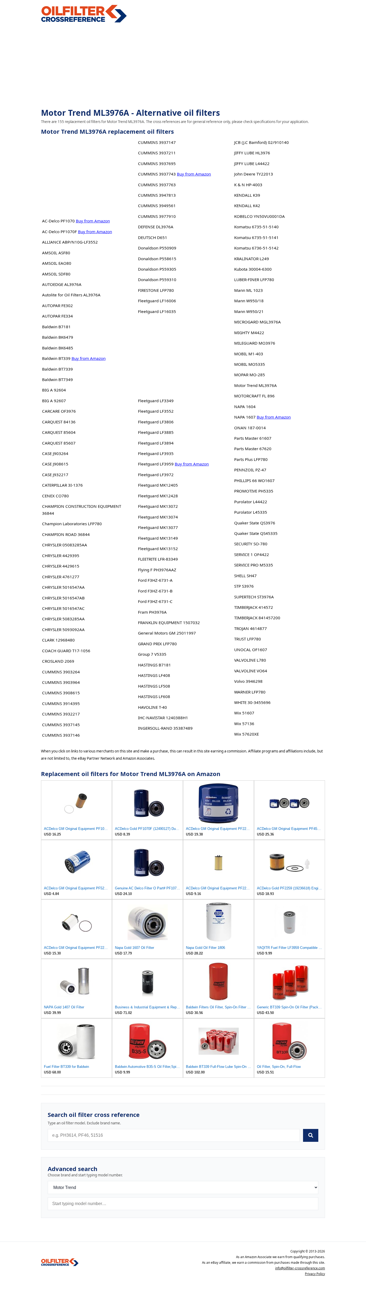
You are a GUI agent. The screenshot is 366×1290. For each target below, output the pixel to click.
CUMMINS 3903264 (61, 671)
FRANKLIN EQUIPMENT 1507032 (169, 622)
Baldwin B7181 (56, 326)
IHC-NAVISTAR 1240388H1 (163, 717)
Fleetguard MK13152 (158, 548)
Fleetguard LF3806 (156, 421)
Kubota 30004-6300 (253, 269)
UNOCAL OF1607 (250, 649)
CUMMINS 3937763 (157, 184)
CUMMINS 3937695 (157, 163)
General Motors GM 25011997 (167, 633)
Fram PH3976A (152, 612)
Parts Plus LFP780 (251, 459)
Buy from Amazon (93, 220)
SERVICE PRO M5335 (253, 565)
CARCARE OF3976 (59, 411)
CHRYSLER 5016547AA (63, 587)
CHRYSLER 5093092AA (63, 629)
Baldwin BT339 (56, 358)
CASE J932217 (55, 474)
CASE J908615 (55, 464)
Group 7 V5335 (152, 654)
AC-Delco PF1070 (58, 220)
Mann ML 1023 (248, 290)
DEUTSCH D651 (152, 237)
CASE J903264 (55, 453)
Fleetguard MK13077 (158, 527)
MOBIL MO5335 (249, 364)
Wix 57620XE (246, 734)
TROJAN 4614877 (250, 628)
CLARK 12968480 (58, 640)
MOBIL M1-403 (248, 353)
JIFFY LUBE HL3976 (252, 152)
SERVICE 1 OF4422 (251, 554)
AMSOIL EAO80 (56, 263)
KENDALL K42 (247, 205)
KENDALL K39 (247, 195)
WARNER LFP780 (250, 692)
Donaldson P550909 (157, 248)
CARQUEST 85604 (59, 432)
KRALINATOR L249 (251, 258)
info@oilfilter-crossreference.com (300, 1268)
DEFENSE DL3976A (155, 226)
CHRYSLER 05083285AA (64, 544)
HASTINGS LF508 (154, 686)
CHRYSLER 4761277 (60, 576)
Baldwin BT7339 (57, 369)
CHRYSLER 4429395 (60, 555)
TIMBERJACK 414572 (253, 607)
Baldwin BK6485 (57, 348)
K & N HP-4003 (248, 184)
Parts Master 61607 (252, 438)
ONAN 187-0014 (250, 427)
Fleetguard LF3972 (156, 474)
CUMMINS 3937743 (157, 174)
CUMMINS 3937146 (61, 735)
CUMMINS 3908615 (61, 692)
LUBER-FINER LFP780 (254, 279)
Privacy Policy (315, 1274)
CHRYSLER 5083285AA (63, 618)
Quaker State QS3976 (254, 522)
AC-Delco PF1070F (59, 231)
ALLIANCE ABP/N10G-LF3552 (70, 242)
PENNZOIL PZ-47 (250, 469)
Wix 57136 (244, 723)
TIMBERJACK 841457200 (257, 617)
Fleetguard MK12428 (158, 495)
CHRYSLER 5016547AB (63, 598)
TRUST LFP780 (247, 639)
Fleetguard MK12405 (158, 485)
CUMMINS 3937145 (61, 724)
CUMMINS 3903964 (61, 682)
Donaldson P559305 (157, 269)
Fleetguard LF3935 (156, 453)
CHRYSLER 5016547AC (63, 608)
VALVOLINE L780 (250, 660)
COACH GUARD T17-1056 (66, 650)
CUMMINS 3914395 (61, 703)
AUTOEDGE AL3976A (61, 284)
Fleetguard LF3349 (156, 400)
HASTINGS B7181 (154, 665)
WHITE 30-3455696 (252, 702)
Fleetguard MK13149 (158, 538)
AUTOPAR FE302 (57, 305)
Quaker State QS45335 (256, 533)
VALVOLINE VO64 (250, 670)
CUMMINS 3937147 (157, 142)
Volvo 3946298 (248, 681)
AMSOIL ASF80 (56, 252)
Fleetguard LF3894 (156, 443)
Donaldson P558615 (157, 258)
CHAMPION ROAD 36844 (66, 534)
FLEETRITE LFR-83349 (158, 559)
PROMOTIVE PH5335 (253, 491)
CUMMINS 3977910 (157, 216)
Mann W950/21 (249, 311)
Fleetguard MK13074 (158, 517)
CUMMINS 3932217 (61, 714)
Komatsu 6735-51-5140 (256, 226)
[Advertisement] (183, 65)
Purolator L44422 (250, 501)
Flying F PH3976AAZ (157, 569)
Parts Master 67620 (252, 448)
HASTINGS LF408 (154, 675)
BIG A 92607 (54, 400)
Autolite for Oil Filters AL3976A (71, 294)
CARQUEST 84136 (59, 421)
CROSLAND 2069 (58, 661)
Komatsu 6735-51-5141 (256, 237)
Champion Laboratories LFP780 (72, 523)
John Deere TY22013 (253, 174)
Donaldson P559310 (157, 279)
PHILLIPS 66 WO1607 (254, 480)
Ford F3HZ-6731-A (155, 580)
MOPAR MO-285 (249, 374)
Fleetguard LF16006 (157, 300)
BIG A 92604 (54, 390)
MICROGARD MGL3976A (257, 322)
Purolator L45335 (250, 512)
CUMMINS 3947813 (157, 195)
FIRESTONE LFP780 (156, 290)
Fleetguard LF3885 (156, 432)
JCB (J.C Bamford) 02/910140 (261, 142)
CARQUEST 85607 (59, 443)
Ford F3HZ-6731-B (155, 591)
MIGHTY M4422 (249, 332)
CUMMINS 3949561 (157, 205)
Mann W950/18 (249, 300)
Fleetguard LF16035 (157, 311)
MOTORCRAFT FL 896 (254, 395)
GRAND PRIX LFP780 (157, 643)
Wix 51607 (244, 712)
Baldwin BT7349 (57, 379)
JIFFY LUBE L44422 (252, 163)
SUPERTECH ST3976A (254, 596)
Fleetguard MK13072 (158, 506)
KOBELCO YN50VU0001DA (259, 216)
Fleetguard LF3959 (156, 464)
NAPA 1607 (245, 417)
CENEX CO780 (55, 495)
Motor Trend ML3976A (255, 385)
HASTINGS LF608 (154, 696)
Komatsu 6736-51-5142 (256, 248)
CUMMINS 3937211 (157, 152)
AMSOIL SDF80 (56, 274)
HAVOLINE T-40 (152, 707)
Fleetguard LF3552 (156, 411)
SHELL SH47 (245, 575)
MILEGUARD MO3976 (254, 343)
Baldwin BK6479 (57, 337)
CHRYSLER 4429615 (60, 566)
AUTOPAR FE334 (57, 316)
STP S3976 (244, 586)
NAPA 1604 (245, 406)
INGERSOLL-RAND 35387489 (165, 728)
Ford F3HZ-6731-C (155, 601)
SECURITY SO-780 (250, 543)
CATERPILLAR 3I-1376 (62, 485)
